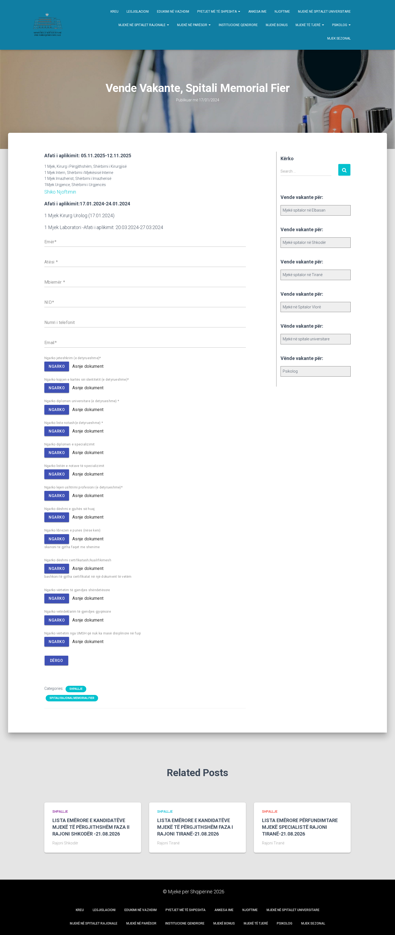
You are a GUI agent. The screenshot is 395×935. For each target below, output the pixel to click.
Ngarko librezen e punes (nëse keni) (72, 530)
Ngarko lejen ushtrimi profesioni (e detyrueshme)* (83, 487)
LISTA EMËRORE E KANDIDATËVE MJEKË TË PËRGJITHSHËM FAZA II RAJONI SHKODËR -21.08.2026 (91, 827)
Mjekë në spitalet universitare (324, 11)
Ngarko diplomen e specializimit (69, 444)
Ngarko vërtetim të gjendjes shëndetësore (77, 590)
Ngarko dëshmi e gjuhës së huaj (69, 509)
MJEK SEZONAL (339, 38)
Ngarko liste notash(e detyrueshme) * (73, 423)
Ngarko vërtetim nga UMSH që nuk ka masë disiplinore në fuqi (92, 633)
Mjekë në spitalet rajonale (142, 25)
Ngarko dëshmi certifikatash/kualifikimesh (77, 560)
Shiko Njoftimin (60, 192)
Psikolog (340, 25)
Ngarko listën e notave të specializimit (74, 466)
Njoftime (282, 11)
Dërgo (56, 660)
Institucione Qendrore (238, 25)
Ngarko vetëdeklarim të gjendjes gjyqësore (77, 611)
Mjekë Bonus (277, 25)
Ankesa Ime (257, 11)
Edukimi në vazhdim (173, 11)
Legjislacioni (138, 11)
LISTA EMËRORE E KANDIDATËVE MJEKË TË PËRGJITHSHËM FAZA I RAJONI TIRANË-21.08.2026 (195, 827)
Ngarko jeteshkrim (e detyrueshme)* (72, 358)
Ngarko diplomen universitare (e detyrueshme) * (81, 401)
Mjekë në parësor (192, 25)
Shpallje (75, 688)
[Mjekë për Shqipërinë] (47, 25)
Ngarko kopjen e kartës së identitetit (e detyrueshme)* (86, 379)
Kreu (114, 11)
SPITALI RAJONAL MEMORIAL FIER (71, 698)
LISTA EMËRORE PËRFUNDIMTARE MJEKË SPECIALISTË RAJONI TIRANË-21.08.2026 (300, 827)
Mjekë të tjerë (308, 25)
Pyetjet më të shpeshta (217, 11)
